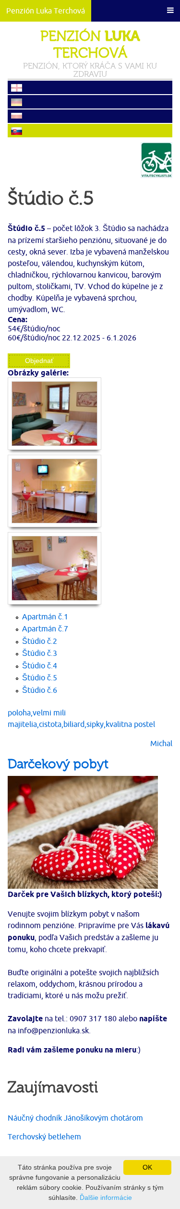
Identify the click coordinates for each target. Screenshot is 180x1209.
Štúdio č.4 (39, 665)
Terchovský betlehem (44, 1136)
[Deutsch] (90, 102)
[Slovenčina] (90, 131)
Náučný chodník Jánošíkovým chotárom (75, 1117)
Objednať (39, 360)
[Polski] (90, 117)
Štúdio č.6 (39, 690)
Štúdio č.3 (39, 653)
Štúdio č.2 (39, 641)
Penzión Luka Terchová (45, 10)
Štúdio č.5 (39, 677)
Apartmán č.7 (45, 628)
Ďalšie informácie (106, 1197)
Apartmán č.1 (45, 616)
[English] (90, 88)
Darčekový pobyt (58, 764)
